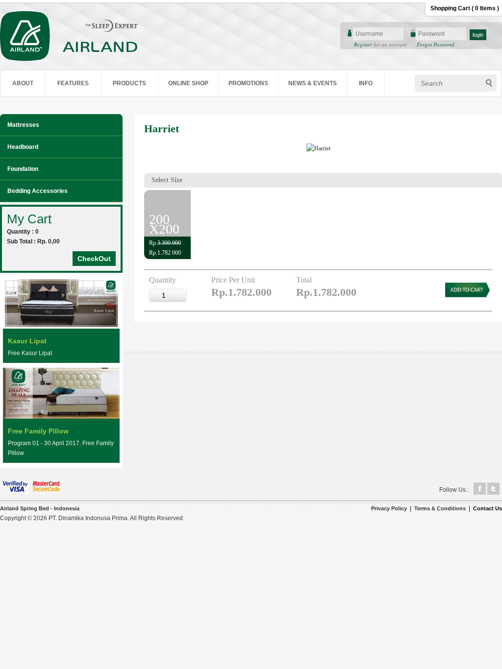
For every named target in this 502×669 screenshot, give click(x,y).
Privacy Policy (389, 508)
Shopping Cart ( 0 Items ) (464, 8)
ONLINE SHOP (188, 83)
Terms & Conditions (440, 508)
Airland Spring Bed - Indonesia (39, 508)
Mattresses (23, 124)
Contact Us (487, 508)
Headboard (22, 146)
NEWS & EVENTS (312, 83)
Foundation (22, 169)
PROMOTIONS (248, 83)
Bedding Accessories (37, 191)
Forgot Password (435, 44)
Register (364, 44)
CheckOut (94, 259)
